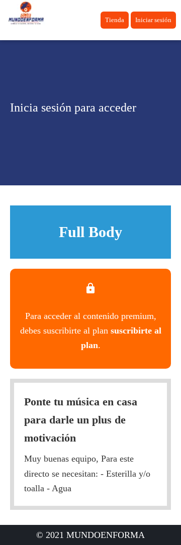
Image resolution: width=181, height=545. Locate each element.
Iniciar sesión (153, 20)
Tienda (114, 20)
